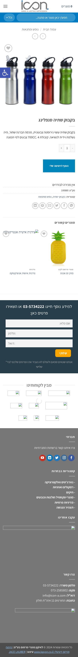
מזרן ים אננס (66, 273)
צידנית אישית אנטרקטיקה (22, 273)
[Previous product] (35, 36)
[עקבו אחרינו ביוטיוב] (42, 458)
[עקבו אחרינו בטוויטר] (57, 458)
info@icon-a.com (54, 595)
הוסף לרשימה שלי (59, 166)
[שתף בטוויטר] (57, 205)
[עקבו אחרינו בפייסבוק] (71, 458)
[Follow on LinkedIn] (49, 458)
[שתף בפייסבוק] (64, 205)
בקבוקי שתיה (59, 196)
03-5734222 (33, 306)
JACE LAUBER (17, 652)
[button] (5, 6)
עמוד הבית (49, 29)
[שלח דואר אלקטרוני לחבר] (49, 205)
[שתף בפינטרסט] (42, 205)
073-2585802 (59, 590)
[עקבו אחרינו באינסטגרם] (64, 458)
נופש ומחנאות (30, 29)
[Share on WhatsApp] (71, 205)
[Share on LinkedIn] (35, 205)
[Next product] (43, 36)
